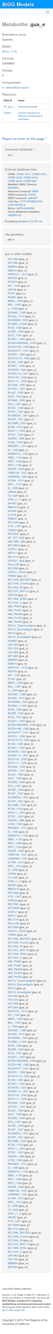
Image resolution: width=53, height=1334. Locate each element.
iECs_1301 (15, 404)
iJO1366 (13, 259)
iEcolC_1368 (16, 392)
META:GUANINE (25, 208)
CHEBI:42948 (15, 181)
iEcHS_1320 (16, 362)
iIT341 (12, 293)
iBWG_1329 (15, 301)
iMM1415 (14, 507)
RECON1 (14, 534)
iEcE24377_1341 (19, 350)
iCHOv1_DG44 (17, 572)
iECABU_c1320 (18, 324)
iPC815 (13, 281)
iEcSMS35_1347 (18, 415)
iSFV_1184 (15, 465)
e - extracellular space (15, 87)
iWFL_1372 (15, 484)
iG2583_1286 (16, 438)
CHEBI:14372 (39, 174)
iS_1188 (13, 450)
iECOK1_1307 (17, 388)
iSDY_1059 (15, 461)
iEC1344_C (15, 602)
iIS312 (12, 633)
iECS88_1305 (17, 400)
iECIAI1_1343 (16, 365)
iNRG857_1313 (18, 446)
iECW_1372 (15, 427)
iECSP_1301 (16, 419)
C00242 (32, 194)
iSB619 (12, 270)
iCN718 (13, 595)
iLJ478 (12, 514)
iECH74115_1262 (19, 358)
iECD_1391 (15, 335)
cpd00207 (33, 198)
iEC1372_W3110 (18, 591)
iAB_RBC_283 (17, 541)
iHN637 (13, 518)
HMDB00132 (14, 215)
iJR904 (12, 492)
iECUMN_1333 (17, 423)
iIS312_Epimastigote (21, 629)
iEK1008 (13, 568)
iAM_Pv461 (15, 610)
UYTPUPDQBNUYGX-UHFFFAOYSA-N (25, 202)
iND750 (13, 278)
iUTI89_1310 (16, 480)
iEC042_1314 (16, 316)
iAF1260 (13, 262)
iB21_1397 (15, 304)
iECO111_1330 (17, 381)
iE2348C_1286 (17, 312)
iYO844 (13, 530)
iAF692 (12, 511)
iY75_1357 (15, 526)
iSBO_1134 (15, 457)
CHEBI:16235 (15, 177)
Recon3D (14, 564)
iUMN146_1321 (18, 472)
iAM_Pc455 (15, 618)
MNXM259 (13, 187)
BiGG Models (18, 4)
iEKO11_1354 (17, 430)
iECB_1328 (15, 327)
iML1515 (13, 557)
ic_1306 (13, 308)
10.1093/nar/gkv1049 (15, 1310)
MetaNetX (23, 221)
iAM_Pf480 (15, 606)
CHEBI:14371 (23, 174)
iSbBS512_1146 (18, 453)
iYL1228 (13, 495)
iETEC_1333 (16, 434)
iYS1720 (13, 648)
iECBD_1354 (16, 331)
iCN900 (13, 641)
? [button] (46, 138)
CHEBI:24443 (30, 177)
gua (10, 154)
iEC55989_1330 (18, 320)
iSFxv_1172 (9, 51)
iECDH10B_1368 (19, 346)
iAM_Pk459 (15, 621)
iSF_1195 (14, 285)
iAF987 (12, 503)
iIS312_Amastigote (20, 637)
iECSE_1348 (16, 408)
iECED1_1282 (17, 354)
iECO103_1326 (17, 377)
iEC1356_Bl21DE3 (20, 579)
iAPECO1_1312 (18, 274)
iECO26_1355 (17, 385)
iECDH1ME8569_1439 (22, 343)
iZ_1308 (13, 488)
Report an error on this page (23, 138)
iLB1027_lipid (16, 560)
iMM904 (13, 266)
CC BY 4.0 (35, 221)
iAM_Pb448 (15, 614)
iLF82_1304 (15, 442)
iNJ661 (12, 297)
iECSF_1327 (16, 411)
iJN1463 (13, 644)
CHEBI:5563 (29, 181)
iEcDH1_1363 (17, 339)
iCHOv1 (13, 549)
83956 (35, 191)
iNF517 (12, 553)
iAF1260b (14, 545)
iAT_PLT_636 (16, 537)
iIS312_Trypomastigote (22, 625)
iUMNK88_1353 (18, 476)
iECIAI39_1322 (17, 369)
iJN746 (12, 289)
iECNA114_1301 (18, 373)
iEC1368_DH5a (18, 598)
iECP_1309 (15, 396)
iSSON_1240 (16, 469)
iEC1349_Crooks (18, 583)
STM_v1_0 (15, 499)
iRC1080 (13, 522)
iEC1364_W (15, 587)
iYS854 (12, 576)
